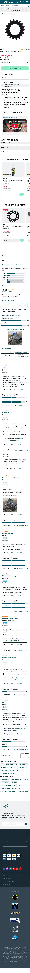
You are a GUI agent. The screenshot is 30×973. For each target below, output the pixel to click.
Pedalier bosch (5, 788)
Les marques (6, 841)
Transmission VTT (11, 764)
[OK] (26, 824)
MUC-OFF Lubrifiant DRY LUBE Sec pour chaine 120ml (12, 181)
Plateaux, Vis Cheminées (8, 14)
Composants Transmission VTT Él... (11, 770)
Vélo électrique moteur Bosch (20, 779)
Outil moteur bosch (23, 791)
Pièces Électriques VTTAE (8, 773)
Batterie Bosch (5, 779)
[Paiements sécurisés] (10, 857)
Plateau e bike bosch (17, 788)
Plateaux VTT (23, 764)
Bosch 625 (22, 785)
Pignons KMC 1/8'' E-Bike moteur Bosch (12, 226)
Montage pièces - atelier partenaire (12, 85)
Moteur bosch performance (8, 785)
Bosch (2, 49)
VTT (2, 764)
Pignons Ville (5, 767)
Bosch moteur (5, 782)
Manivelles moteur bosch (8, 791)
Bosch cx (14, 782)
